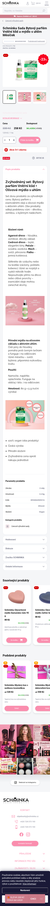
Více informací (29, 884)
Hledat (43, 11)
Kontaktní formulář (25, 843)
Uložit (7, 158)
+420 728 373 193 (27, 822)
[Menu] (46, 3)
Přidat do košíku (27, 140)
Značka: (9, 48)
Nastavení (25, 890)
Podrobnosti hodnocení (36, 41)
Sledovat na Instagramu (27, 782)
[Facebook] (21, 834)
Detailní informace (11, 118)
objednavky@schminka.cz (28, 816)
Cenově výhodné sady (20, 526)
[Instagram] (27, 834)
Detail (17, 708)
